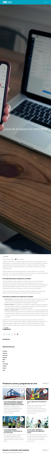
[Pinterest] (15, 334)
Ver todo (45, 383)
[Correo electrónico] (18, 334)
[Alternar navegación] (47, 2)
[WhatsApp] (12, 334)
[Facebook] (4, 334)
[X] (7, 334)
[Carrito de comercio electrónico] (45, 2)
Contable (6, 256)
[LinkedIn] (9, 334)
